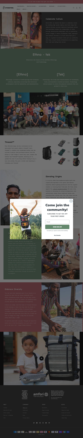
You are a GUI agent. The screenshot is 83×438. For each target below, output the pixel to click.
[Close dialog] (71, 200)
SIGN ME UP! (57, 227)
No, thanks (57, 235)
